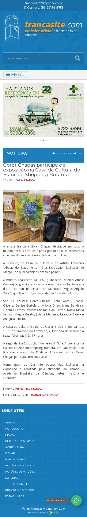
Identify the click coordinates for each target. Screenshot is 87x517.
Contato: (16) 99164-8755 (44, 8)
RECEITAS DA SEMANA (19, 440)
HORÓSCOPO (14, 428)
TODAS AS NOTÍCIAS (68, 153)
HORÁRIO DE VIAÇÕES (20, 471)
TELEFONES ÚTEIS (16, 483)
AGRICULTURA (14, 447)
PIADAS (10, 434)
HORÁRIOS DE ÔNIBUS (20, 465)
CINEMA (10, 422)
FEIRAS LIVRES (14, 496)
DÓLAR (10, 453)
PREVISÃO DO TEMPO (19, 490)
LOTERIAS (11, 477)
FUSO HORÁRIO (15, 459)
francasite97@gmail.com (43, 3)
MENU (17, 74)
